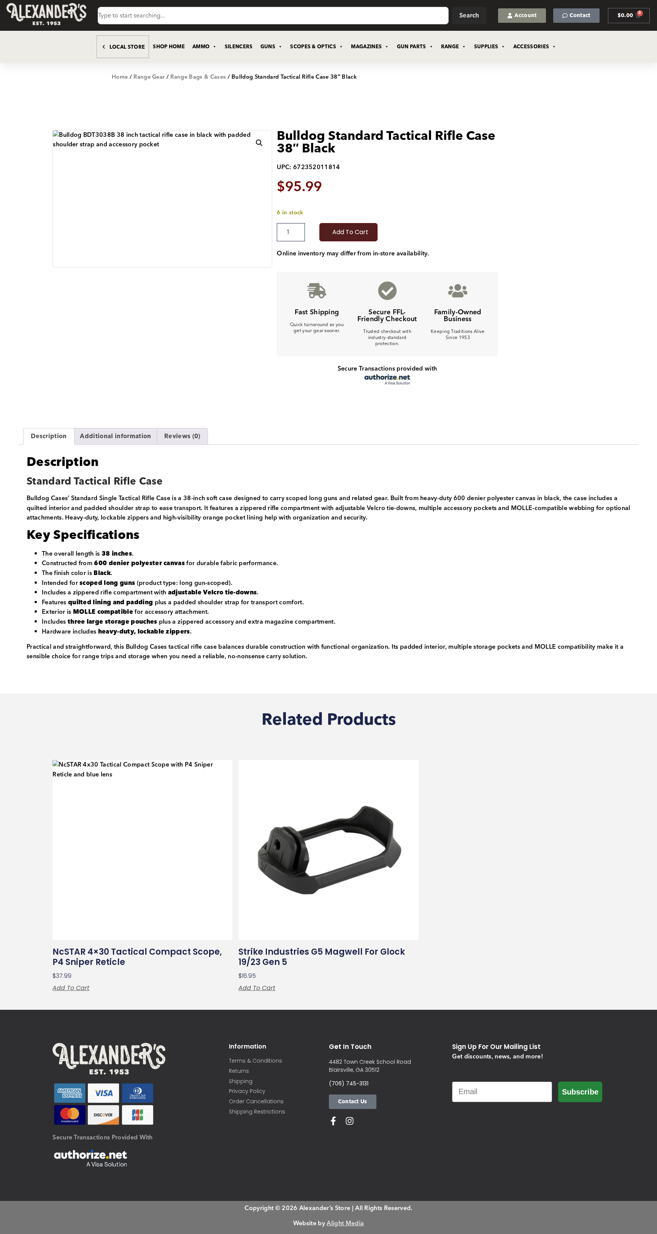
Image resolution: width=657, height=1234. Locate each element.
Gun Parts (411, 47)
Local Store (127, 47)
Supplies (486, 47)
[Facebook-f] (333, 1121)
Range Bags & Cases (198, 77)
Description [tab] (49, 436)
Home (120, 77)
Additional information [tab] (115, 436)
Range (450, 47)
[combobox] (273, 15)
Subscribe (580, 1092)
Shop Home (169, 47)
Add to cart (350, 232)
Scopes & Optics (313, 47)
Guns (267, 47)
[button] (259, 143)
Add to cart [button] (70, 988)
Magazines (366, 47)
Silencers (239, 47)
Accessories (531, 47)
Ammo (200, 47)
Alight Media (345, 1223)
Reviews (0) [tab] (182, 436)
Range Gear (149, 77)
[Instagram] (349, 1121)
